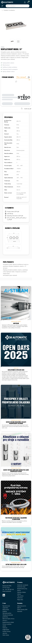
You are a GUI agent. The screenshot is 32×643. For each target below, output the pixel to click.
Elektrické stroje (21, 587)
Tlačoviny (5, 628)
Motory (19, 590)
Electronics (20, 598)
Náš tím (19, 607)
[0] (28, 2)
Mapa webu (20, 599)
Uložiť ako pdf (27, 108)
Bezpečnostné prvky (22, 588)
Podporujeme (6, 629)
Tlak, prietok (20, 596)
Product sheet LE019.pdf (13, 211)
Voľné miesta (6, 635)
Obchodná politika (7, 613)
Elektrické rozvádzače (22, 585)
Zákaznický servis (21, 606)
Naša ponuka (6, 609)
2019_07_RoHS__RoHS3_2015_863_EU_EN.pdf (16, 218)
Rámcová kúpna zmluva (8, 618)
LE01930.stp (10, 213)
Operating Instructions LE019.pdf (15, 215)
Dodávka (5, 611)
